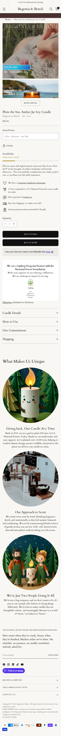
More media (30, 103)
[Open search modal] (51, 9)
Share (9, 146)
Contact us (27, 197)
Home (7, 19)
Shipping (7, 302)
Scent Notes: (9, 130)
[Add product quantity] (13, 224)
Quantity (7, 218)
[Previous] (8, 2)
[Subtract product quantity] (5, 224)
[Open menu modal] (4, 9)
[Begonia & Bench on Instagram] (8, 665)
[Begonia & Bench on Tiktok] (18, 665)
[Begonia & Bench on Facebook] (4, 665)
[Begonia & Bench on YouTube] (22, 665)
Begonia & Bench (11, 116)
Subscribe (53, 655)
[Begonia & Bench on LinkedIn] (13, 665)
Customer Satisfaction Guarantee (31, 183)
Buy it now (30, 242)
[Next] (53, 2)
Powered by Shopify (10, 717)
